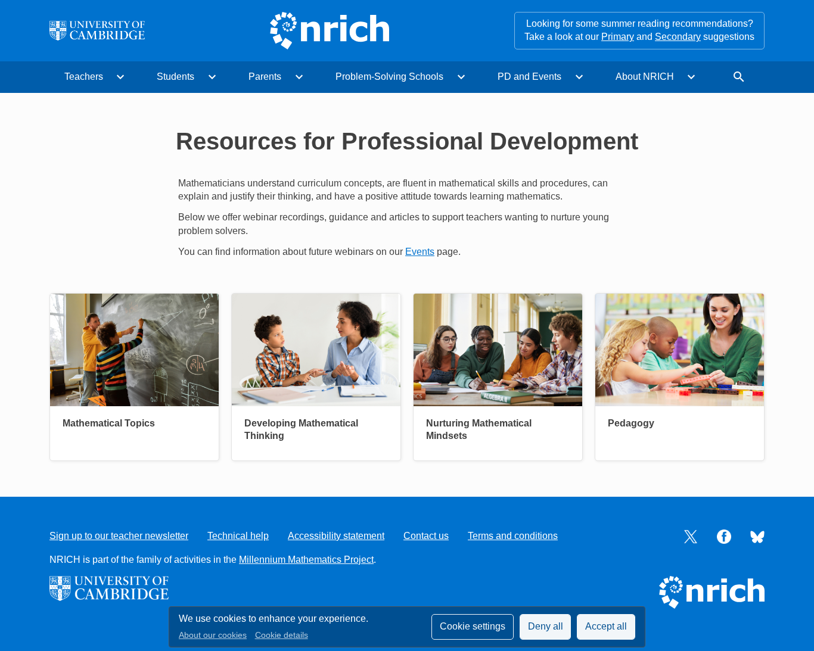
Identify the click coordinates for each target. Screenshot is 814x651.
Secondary (678, 37)
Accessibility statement (336, 536)
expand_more (120, 77)
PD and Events (529, 76)
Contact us (426, 536)
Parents (264, 76)
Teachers (83, 76)
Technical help (238, 536)
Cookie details (281, 635)
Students (175, 76)
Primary (617, 37)
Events (419, 252)
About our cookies (213, 635)
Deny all (545, 626)
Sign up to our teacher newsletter (118, 536)
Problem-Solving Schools (389, 76)
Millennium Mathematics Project (306, 560)
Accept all (606, 626)
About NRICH (645, 76)
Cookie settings (472, 626)
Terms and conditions (513, 536)
